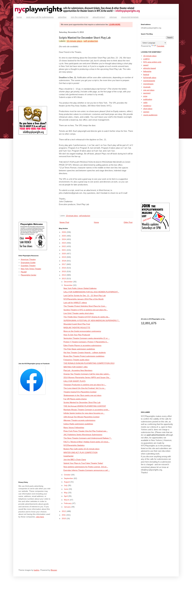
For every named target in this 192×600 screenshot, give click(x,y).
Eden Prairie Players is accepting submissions (82, 345)
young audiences (150, 115)
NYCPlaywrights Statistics (74, 445)
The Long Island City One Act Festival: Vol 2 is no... (84, 388)
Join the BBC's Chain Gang (74, 459)
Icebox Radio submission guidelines (78, 424)
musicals (146, 87)
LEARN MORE (114, 24)
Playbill (24, 272)
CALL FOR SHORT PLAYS (74, 381)
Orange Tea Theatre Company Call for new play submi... (86, 374)
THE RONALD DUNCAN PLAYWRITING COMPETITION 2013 (88, 363)
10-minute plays (74, 41)
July (66, 485)
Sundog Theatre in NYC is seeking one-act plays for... (85, 310)
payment (146, 93)
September (69, 478)
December (68, 282)
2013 (64, 278)
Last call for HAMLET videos (75, 303)
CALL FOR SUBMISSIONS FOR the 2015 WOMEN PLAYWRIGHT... (91, 292)
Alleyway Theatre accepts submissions (79, 420)
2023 (64, 243)
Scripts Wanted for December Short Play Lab (81, 402)
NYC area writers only (152, 62)
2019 (64, 257)
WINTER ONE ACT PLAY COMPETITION (80, 452)
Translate (160, 46)
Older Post (128, 222)
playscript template (130, 17)
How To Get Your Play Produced (76, 335)
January (67, 507)
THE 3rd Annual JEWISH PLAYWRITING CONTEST (84, 406)
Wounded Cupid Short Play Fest (76, 324)
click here (40, 517)
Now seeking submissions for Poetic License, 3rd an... (85, 467)
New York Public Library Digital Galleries (80, 288)
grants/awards (149, 81)
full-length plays (149, 77)
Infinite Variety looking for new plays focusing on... (84, 413)
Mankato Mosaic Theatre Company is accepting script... (86, 410)
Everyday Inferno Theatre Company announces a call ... (86, 470)
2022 (64, 246)
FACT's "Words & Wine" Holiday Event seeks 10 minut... (86, 442)
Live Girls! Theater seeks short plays (78, 313)
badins (36, 570)
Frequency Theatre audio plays (76, 360)
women (146, 112)
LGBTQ (146, 59)
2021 (64, 250)
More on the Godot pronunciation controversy (82, 331)
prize (145, 96)
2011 (64, 515)
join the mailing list (79, 17)
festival (146, 74)
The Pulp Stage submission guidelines (79, 349)
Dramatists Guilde (28, 263)
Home (96, 222)
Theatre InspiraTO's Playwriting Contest (79, 392)
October (67, 475)
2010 (64, 518)
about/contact (99, 17)
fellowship (147, 71)
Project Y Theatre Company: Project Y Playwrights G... (85, 342)
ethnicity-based (149, 68)
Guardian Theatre (28, 266)
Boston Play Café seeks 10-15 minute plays (81, 449)
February (68, 503)
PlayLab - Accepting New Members (77, 370)
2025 (64, 236)
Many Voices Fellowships (73, 427)
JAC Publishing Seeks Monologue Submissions (82, 435)
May (66, 493)
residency (147, 106)
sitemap (113, 17)
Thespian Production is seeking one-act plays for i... (84, 385)
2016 (64, 268)
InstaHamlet (68, 456)
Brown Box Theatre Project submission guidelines (83, 356)
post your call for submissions (40, 17)
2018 (64, 261)
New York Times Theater (31, 269)
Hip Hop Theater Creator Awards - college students (84, 352)
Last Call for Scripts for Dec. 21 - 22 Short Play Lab (84, 295)
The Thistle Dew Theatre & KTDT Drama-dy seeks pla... (86, 317)
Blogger (54, 570)
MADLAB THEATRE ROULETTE (76, 327)
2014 (64, 275)
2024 (64, 239)
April (66, 496)
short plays (147, 109)
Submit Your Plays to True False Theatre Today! (83, 463)
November (68, 285)
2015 (64, 271)
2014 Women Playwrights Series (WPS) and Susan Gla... (86, 377)
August (67, 482)
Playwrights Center (28, 275)
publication (147, 99)
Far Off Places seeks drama (75, 399)
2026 (64, 232)
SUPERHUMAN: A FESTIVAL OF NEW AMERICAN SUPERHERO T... (91, 320)
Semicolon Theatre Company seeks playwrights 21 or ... (86, 338)
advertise (62, 17)
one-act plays (148, 90)
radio (145, 102)
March (67, 500)
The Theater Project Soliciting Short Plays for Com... (85, 306)
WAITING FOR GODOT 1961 (75, 367)
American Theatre (28, 259)
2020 (64, 253)
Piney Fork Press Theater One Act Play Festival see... (85, 431)
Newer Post (64, 222)
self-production (90, 41)
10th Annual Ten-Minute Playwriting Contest (81, 417)
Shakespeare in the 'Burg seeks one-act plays (82, 395)
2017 (64, 264)
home (19, 17)
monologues (148, 84)
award (145, 65)
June (66, 489)
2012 (64, 511)
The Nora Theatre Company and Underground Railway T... (87, 438)
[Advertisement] (34, 63)
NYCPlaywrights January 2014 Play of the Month (83, 299)
